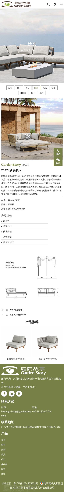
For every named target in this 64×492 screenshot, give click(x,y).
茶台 (53, 88)
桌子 (19, 88)
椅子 (28, 88)
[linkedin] (12, 394)
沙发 (41, 50)
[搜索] (48, 4)
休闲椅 (23, 93)
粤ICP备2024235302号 (26, 483)
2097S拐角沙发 (18, 315)
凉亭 (42, 93)
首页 (26, 50)
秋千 (33, 93)
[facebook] (4, 394)
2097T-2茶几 (16, 310)
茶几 (45, 88)
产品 (33, 50)
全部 (10, 88)
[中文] (55, 4)
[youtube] (19, 394)
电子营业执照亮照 (53, 483)
